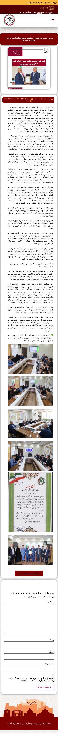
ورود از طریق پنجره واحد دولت (42, 2)
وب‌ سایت (49, 663)
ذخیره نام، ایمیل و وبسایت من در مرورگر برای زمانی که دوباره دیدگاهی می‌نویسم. (31, 679)
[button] (53, 20)
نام (52, 640)
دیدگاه (50, 602)
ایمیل (51, 651)
